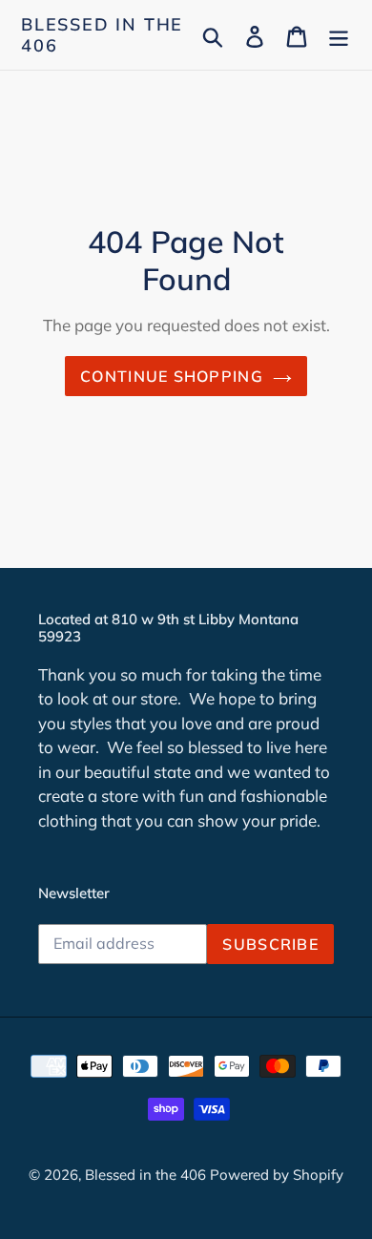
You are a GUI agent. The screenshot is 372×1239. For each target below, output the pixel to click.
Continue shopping (171, 376)
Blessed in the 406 (102, 34)
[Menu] (339, 34)
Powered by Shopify (276, 1175)
